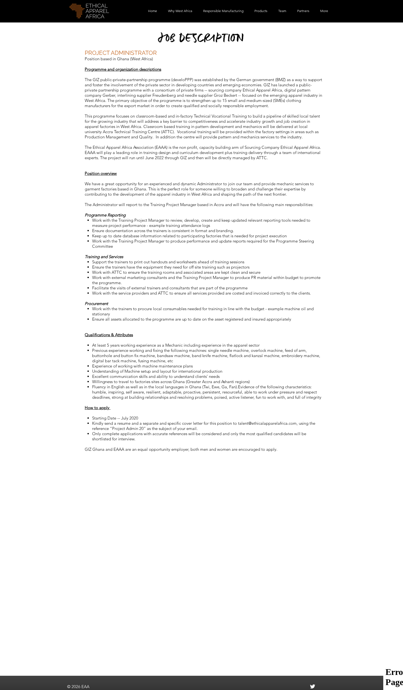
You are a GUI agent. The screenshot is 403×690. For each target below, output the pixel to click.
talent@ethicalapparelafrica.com (267, 423)
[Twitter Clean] (313, 686)
